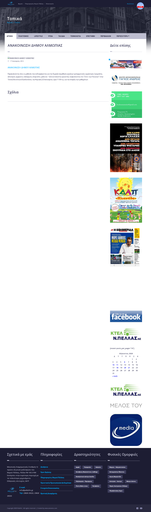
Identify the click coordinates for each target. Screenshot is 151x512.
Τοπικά (17, 22)
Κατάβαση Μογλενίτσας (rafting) (86, 472)
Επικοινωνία (50, 4)
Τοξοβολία (95, 486)
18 (117, 368)
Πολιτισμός (23, 36)
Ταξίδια (61, 36)
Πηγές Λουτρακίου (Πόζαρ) (118, 486)
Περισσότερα (123, 36)
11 (117, 365)
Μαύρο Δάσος (131, 481)
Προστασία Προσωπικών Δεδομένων (56, 483)
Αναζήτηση (130, 4)
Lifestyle (38, 36)
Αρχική (20, 4)
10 (113, 365)
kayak (77, 467)
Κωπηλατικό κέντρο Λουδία (85, 476)
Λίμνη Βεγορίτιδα (115, 476)
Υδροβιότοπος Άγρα (115, 491)
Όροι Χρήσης (46, 472)
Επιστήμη (90, 36)
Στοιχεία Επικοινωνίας (50, 488)
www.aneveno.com (51, 508)
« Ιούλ (114, 376)
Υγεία (50, 36)
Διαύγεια (44, 467)
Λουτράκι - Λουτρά (115, 481)
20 (125, 368)
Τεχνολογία (75, 36)
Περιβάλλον (106, 36)
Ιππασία (98, 467)
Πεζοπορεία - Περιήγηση (84, 481)
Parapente (87, 467)
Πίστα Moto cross (82, 486)
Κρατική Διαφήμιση (49, 493)
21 (129, 368)
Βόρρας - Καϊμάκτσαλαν (117, 467)
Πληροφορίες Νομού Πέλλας (34, 4)
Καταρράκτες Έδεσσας (116, 472)
